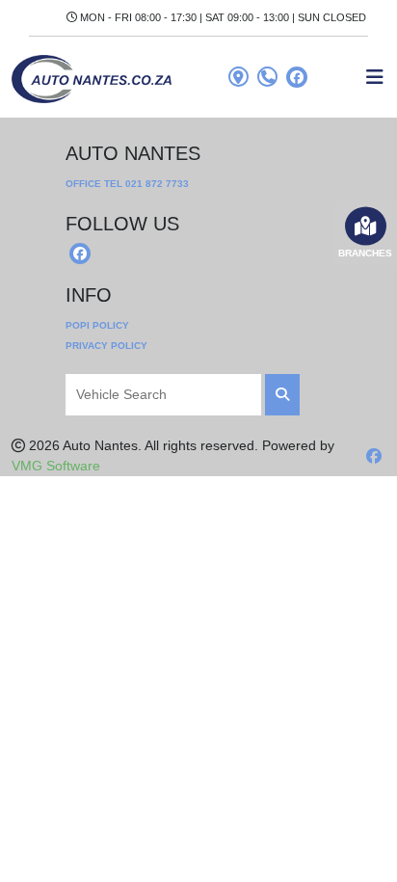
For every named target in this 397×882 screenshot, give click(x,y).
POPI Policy (97, 325)
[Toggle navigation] (374, 77)
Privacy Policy (106, 345)
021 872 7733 (157, 183)
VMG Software (56, 465)
